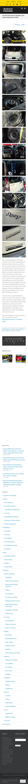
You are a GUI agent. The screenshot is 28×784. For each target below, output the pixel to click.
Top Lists (7, 720)
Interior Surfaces (11, 628)
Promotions (6, 724)
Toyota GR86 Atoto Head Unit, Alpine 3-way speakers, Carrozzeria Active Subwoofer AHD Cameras (13, 451)
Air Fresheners (8, 502)
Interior (6, 692)
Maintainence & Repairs (11, 516)
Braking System (10, 681)
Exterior (6, 656)
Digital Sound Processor (13, 601)
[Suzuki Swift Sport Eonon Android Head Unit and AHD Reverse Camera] (21, 355)
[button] (3, 358)
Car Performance (9, 541)
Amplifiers (9, 577)
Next (23, 24)
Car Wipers (7, 549)
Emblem (8, 674)
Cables (8, 590)
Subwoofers (9, 613)
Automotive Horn (11, 638)
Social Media (8, 566)
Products (6, 570)
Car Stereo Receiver (12, 597)
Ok (23, 781)
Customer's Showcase (9, 495)
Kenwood (18, 329)
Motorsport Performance (12, 520)
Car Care (6, 513)
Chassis (8, 685)
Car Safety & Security (10, 545)
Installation (7, 329)
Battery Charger (10, 717)
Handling (7, 678)
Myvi (21, 329)
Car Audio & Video (10, 506)
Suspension (9, 688)
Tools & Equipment (10, 524)
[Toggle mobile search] (22, 8)
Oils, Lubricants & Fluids (13, 653)
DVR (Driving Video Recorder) (11, 605)
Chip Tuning (9, 642)
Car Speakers (10, 593)
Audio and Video (9, 574)
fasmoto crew (6, 328)
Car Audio (7, 531)
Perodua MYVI (12, 330)
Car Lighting (8, 538)
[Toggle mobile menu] (25, 8)
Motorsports (8, 559)
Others (8, 699)
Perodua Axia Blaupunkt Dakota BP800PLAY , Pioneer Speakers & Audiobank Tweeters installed (13, 482)
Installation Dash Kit (12, 610)
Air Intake (8, 635)
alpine (14, 329)
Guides (5, 499)
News (4, 552)
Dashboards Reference (12, 509)
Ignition (8, 649)
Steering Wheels (11, 706)
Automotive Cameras (12, 581)
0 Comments (18, 330)
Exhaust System (10, 645)
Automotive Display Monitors (12, 585)
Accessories (9, 713)
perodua (6, 330)
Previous (17, 24)
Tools (6, 710)
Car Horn (7, 534)
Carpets (8, 695)
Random (6, 563)
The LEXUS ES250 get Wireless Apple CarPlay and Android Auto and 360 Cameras (13, 466)
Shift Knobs (9, 702)
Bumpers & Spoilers (12, 660)
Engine (6, 631)
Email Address (19, 737)
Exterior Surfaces (11, 624)
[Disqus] (14, 381)
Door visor (9, 670)
